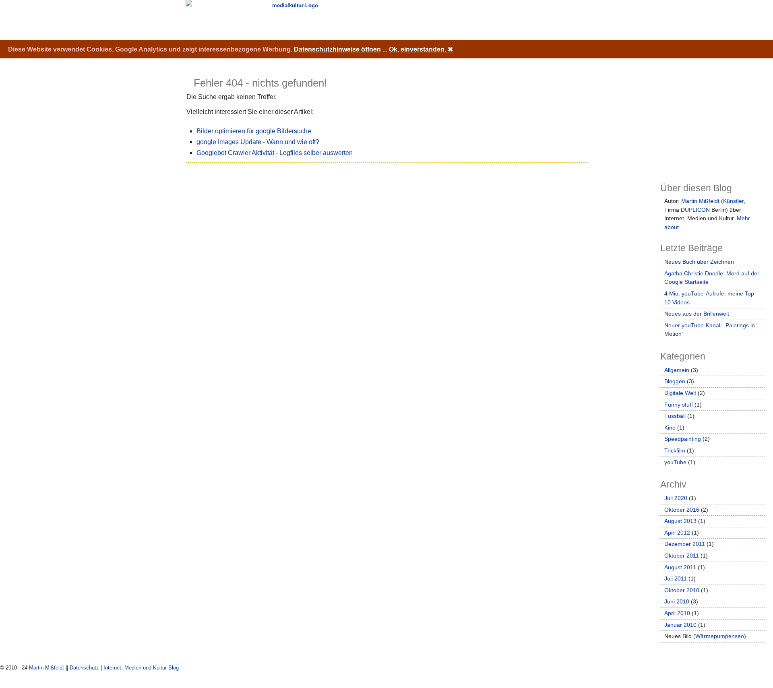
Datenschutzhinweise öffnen (337, 49)
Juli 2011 (675, 578)
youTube (675, 462)
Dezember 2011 (684, 544)
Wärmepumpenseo (719, 636)
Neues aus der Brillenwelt (696, 313)
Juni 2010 (676, 601)
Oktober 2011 (681, 555)
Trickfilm (674, 450)
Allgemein (676, 370)
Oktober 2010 (681, 590)
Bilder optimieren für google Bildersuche (253, 131)
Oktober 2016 (681, 509)
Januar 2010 (680, 625)
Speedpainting (682, 439)
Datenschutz (84, 668)
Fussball (675, 416)
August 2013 (680, 521)
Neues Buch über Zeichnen (699, 261)
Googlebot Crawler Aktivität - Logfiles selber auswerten (274, 152)
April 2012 (677, 532)
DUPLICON (695, 210)
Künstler (733, 201)
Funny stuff (678, 404)
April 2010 (677, 613)
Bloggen (674, 381)
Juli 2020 (675, 498)
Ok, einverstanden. (421, 49)
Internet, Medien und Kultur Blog (141, 668)
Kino (670, 427)
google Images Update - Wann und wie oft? (257, 141)
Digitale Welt (680, 393)
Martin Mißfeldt (700, 201)
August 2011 (680, 567)
